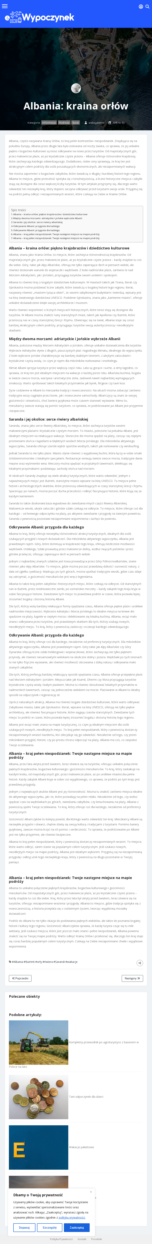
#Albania (17, 962)
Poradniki (96, 1239)
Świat (75, 122)
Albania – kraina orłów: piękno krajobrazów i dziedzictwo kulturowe (50, 214)
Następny (131, 978)
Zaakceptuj (77, 1227)
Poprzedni (21, 978)
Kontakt (82, 1239)
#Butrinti (29, 962)
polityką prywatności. (72, 1217)
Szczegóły (50, 1227)
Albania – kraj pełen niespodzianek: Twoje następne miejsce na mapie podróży (56, 234)
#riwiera (48, 962)
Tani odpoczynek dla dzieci (85, 1096)
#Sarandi (59, 962)
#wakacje (71, 962)
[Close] (90, 1191)
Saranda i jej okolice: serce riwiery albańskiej (38, 222)
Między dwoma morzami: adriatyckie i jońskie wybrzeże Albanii (47, 218)
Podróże (64, 122)
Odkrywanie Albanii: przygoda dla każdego (36, 226)
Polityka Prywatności (61, 1239)
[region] (51, 1212)
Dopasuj (24, 1227)
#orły (38, 962)
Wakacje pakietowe (81, 1147)
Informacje (49, 122)
